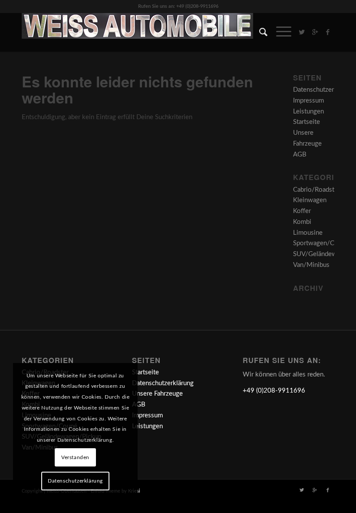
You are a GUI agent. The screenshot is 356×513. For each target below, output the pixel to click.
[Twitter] (301, 32)
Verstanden (75, 457)
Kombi (302, 222)
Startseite (306, 122)
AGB (300, 154)
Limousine (308, 233)
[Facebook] (327, 32)
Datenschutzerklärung (324, 90)
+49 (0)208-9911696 (274, 390)
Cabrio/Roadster (316, 190)
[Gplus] (314, 32)
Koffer (302, 211)
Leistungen (308, 111)
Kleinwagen (309, 200)
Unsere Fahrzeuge (157, 393)
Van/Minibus (311, 265)
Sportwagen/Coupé (321, 243)
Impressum (308, 100)
